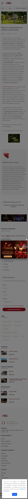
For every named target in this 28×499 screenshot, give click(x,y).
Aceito (14, 494)
